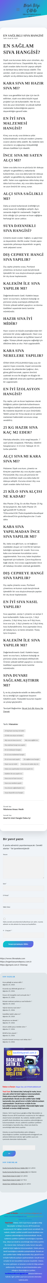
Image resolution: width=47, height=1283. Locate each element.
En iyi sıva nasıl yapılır (12, 759)
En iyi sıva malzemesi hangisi (14, 754)
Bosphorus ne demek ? (10, 1020)
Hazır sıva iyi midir (11, 764)
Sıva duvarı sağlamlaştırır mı (14, 788)
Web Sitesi (6, 907)
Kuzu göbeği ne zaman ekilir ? (13, 982)
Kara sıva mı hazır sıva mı (13, 778)
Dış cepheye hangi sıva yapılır (15, 745)
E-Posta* (6, 895)
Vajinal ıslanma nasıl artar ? (12, 1008)
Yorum (5, 854)
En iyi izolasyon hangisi (13, 750)
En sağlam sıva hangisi (31, 759)
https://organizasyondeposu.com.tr (16, 962)
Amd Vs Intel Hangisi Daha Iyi (16, 818)
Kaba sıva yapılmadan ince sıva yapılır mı (19, 769)
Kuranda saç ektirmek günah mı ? (14, 988)
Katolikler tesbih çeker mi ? (12, 1014)
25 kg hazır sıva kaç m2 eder (14, 731)
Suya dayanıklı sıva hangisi (14, 792)
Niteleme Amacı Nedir (13, 809)
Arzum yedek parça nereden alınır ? (15, 1027)
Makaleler (13, 724)
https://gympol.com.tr (10, 965)
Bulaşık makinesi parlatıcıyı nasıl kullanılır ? (17, 1001)
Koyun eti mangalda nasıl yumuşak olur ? (17, 995)
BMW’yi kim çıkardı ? (10, 1033)
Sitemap (24, 965)
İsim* (4, 884)
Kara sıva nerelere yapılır (13, 783)
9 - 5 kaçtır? (7, 930)
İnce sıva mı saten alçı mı (29, 764)
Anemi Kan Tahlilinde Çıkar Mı (13, 1184)
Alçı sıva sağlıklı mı (31, 740)
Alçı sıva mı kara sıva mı (13, 740)
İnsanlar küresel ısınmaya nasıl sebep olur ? (17, 1039)
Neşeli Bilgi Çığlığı (32, 8)
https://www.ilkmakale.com (12, 958)
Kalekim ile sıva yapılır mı (13, 773)
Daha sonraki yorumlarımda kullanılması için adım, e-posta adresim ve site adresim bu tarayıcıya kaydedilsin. (23, 923)
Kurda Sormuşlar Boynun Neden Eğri (15, 1168)
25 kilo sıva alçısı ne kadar (14, 735)
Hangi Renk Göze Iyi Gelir (11, 1176)
